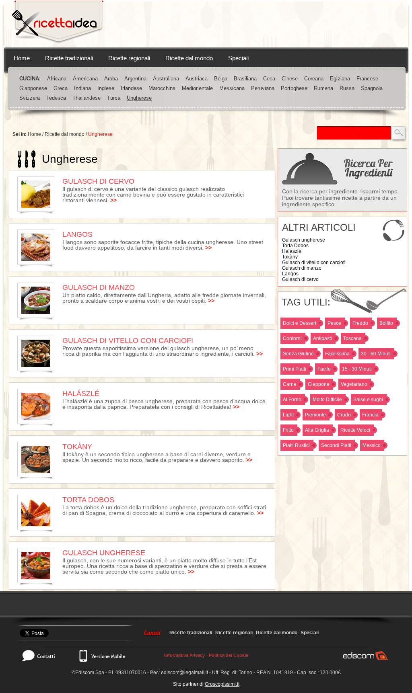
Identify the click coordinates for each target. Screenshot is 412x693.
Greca (61, 88)
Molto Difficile (327, 399)
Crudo (344, 415)
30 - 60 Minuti (376, 354)
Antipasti (322, 338)
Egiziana (340, 79)
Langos (290, 274)
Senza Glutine (298, 354)
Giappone (319, 384)
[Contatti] (42, 655)
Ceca (269, 79)
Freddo (360, 323)
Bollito (386, 323)
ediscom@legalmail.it (184, 672)
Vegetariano (354, 384)
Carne (290, 384)
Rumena (323, 88)
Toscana (352, 338)
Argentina (135, 79)
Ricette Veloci (355, 430)
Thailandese (86, 98)
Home (22, 58)
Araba (111, 79)
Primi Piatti (294, 369)
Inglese (105, 88)
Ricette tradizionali (69, 58)
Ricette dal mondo (189, 58)
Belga (220, 79)
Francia (370, 415)
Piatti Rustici (296, 445)
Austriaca (196, 79)
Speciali (238, 58)
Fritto (288, 430)
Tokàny (290, 257)
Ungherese (139, 98)
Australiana (166, 79)
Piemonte (315, 415)
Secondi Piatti (336, 445)
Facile (324, 369)
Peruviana (262, 88)
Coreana (313, 79)
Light (288, 415)
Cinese (290, 79)
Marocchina (161, 88)
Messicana (232, 88)
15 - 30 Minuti (357, 369)
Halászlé (291, 251)
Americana (85, 79)
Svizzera (29, 98)
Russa (347, 88)
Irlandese (131, 88)
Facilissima (337, 354)
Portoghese (294, 88)
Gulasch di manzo (301, 268)
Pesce (334, 323)
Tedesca (56, 98)
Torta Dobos (295, 245)
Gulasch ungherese (303, 240)
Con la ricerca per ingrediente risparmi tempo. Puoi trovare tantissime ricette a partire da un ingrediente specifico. (340, 197)
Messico (372, 445)
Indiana (82, 88)
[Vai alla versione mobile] (101, 655)
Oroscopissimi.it (222, 684)
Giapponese (33, 88)
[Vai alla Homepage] (58, 23)
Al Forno (292, 399)
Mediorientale (197, 88)
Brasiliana (245, 79)
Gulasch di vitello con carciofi (314, 262)
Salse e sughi (368, 399)
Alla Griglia (317, 430)
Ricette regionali (129, 58)
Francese (367, 79)
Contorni (292, 338)
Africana (56, 79)
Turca (113, 98)
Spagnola (372, 88)
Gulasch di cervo (300, 279)
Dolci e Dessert (299, 323)
